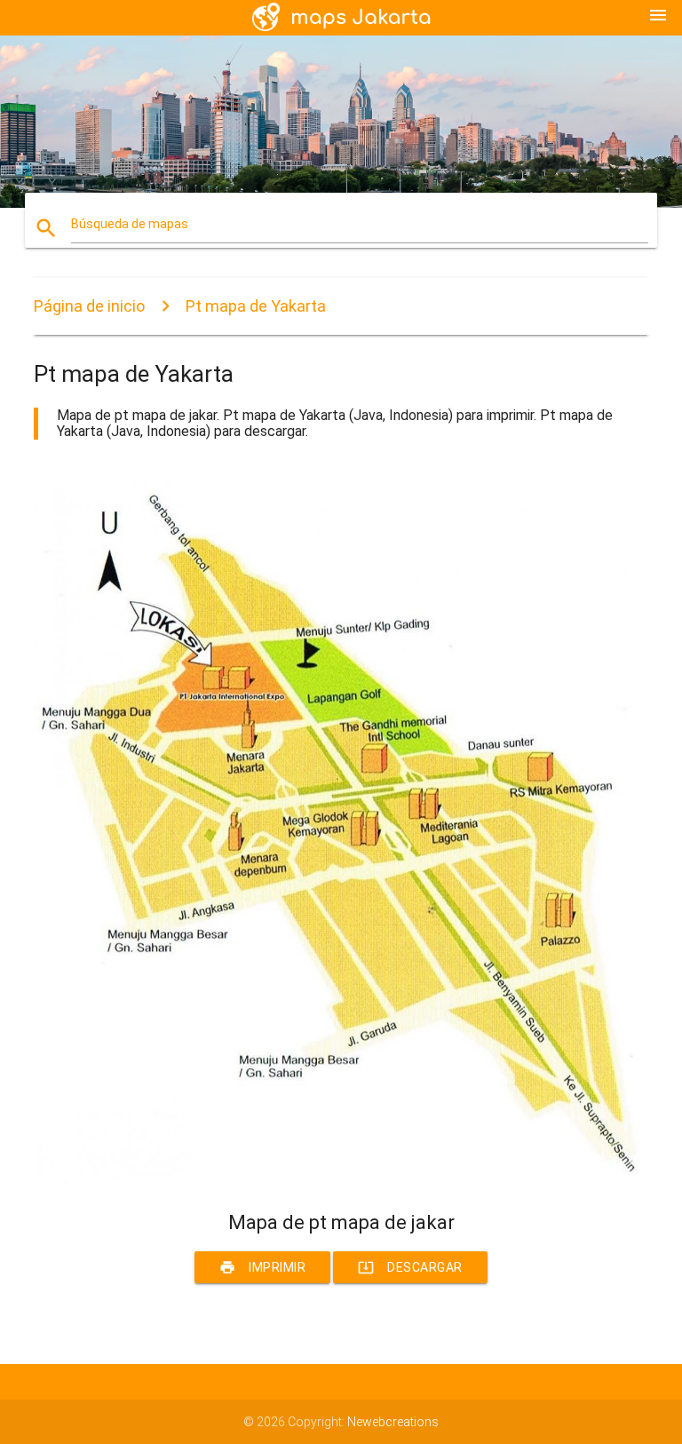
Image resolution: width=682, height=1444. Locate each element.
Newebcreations (393, 1422)
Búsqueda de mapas (129, 224)
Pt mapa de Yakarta (256, 306)
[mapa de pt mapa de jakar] (340, 1180)
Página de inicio (89, 306)
